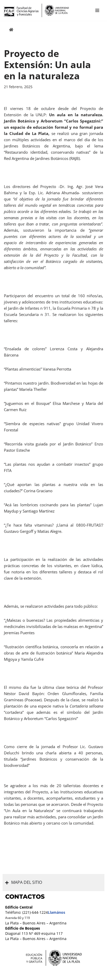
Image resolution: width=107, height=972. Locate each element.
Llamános (56, 912)
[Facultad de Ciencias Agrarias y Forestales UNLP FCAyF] (36, 10)
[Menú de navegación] (97, 10)
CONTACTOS (25, 896)
